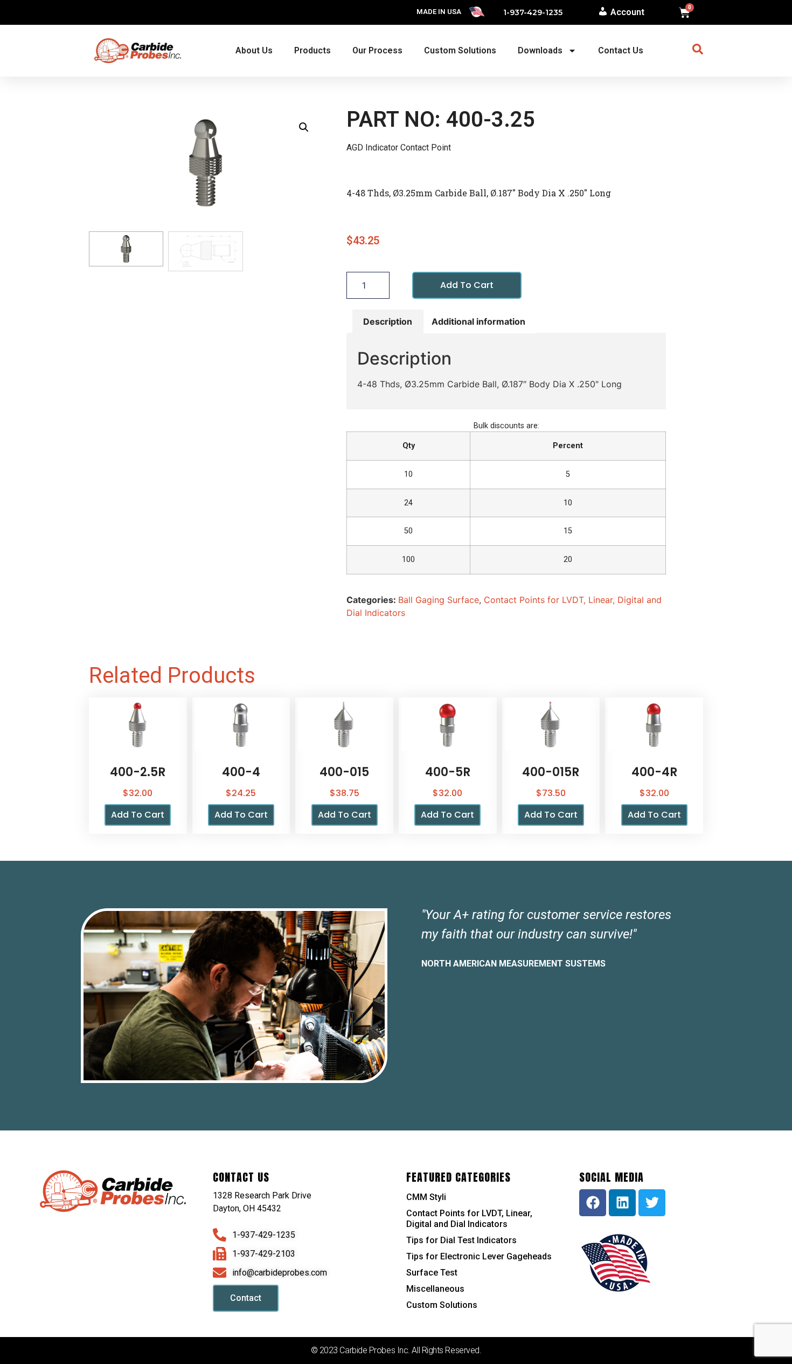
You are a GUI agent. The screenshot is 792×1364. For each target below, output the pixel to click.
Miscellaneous (435, 1289)
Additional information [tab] (478, 321)
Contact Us (620, 50)
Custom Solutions (460, 50)
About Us (254, 50)
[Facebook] (592, 1202)
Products (312, 50)
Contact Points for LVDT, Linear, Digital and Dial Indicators (469, 1218)
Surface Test (431, 1272)
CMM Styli (426, 1197)
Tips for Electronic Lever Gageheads (479, 1256)
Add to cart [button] (137, 814)
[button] (304, 127)
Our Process (377, 50)
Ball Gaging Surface (438, 599)
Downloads (540, 50)
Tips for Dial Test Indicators (461, 1240)
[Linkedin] (622, 1202)
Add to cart (467, 285)
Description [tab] (387, 321)
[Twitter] (651, 1202)
